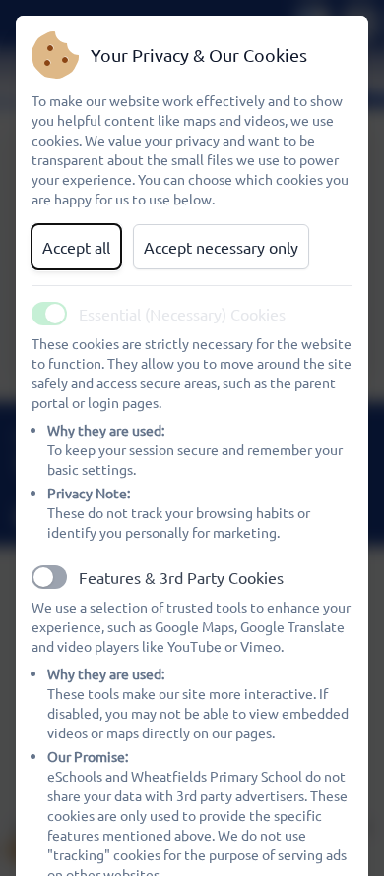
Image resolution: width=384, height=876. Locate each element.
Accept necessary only (221, 247)
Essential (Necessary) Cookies (182, 313)
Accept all (76, 247)
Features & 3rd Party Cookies (181, 577)
